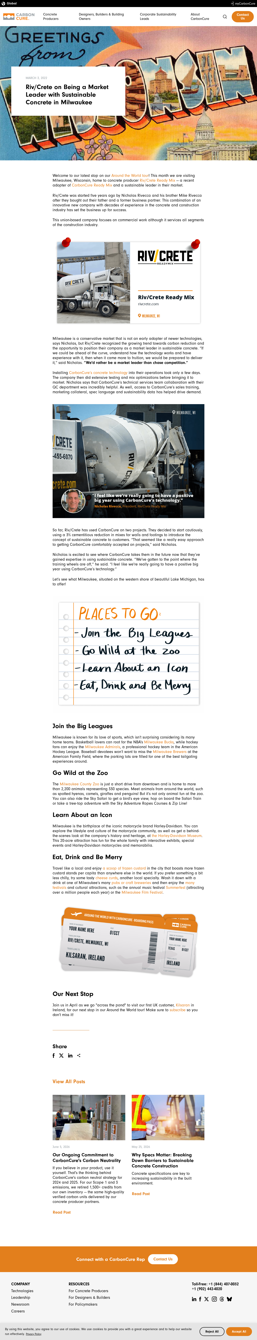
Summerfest (175, 887)
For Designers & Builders (89, 1297)
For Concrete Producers (88, 1291)
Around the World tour (130, 175)
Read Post (62, 1212)
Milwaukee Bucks (159, 742)
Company (20, 1284)
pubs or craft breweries (131, 882)
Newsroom (20, 1304)
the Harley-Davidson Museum (177, 835)
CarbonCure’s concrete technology (98, 372)
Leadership (20, 1297)
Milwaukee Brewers (170, 751)
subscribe (178, 1010)
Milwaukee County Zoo (79, 784)
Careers (18, 1311)
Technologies (22, 1291)
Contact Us (243, 16)
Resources (79, 1284)
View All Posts (69, 1081)
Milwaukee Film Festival (142, 892)
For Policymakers (83, 1304)
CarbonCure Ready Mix (92, 185)
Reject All (212, 1331)
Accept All (239, 1331)
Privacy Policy (33, 1334)
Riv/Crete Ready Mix (157, 180)
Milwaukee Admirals (102, 747)
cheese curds (107, 878)
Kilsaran (183, 1005)
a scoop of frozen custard (124, 868)
